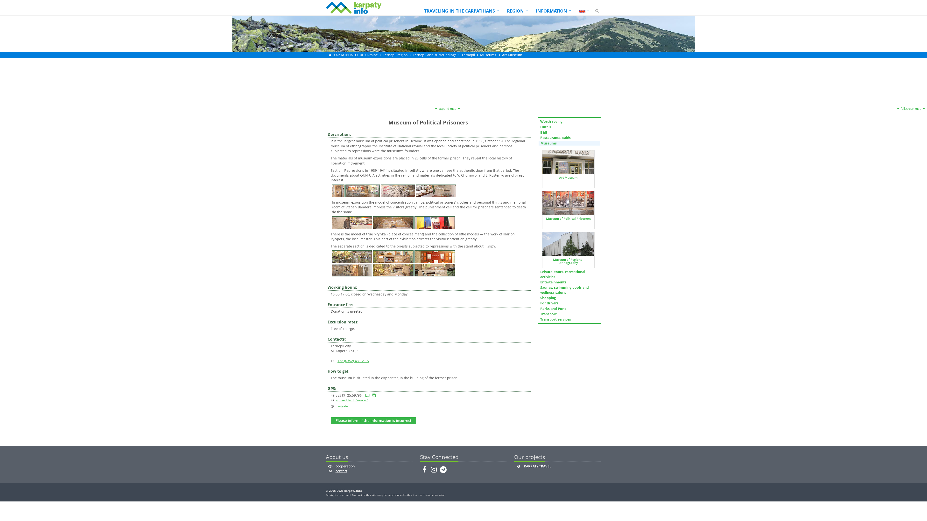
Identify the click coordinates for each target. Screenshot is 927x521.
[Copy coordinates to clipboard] (374, 395)
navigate (342, 406)
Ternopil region (395, 55)
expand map (447, 108)
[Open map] (367, 395)
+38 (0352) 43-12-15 (353, 360)
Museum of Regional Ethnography (568, 261)
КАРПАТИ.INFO (345, 55)
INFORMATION (551, 11)
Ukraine (371, 55)
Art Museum (568, 177)
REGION (515, 11)
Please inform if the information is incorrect (373, 420)
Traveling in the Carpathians (459, 11)
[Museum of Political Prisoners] (338, 190)
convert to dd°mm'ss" (352, 400)
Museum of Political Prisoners (568, 218)
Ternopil (468, 55)
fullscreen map (910, 108)
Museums (488, 55)
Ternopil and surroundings (434, 55)
